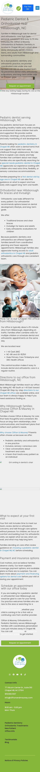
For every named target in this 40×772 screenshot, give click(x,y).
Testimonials (11, 739)
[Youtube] (17, 674)
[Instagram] (10, 674)
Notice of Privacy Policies (16, 760)
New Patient (10, 728)
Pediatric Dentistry (13, 723)
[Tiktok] (25, 674)
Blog (7, 742)
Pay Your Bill (27, 8)
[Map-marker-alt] (21, 674)
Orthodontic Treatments (16, 725)
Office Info (10, 731)
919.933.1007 (18, 631)
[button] (37, 8)
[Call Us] (18, 8)
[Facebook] (13, 674)
